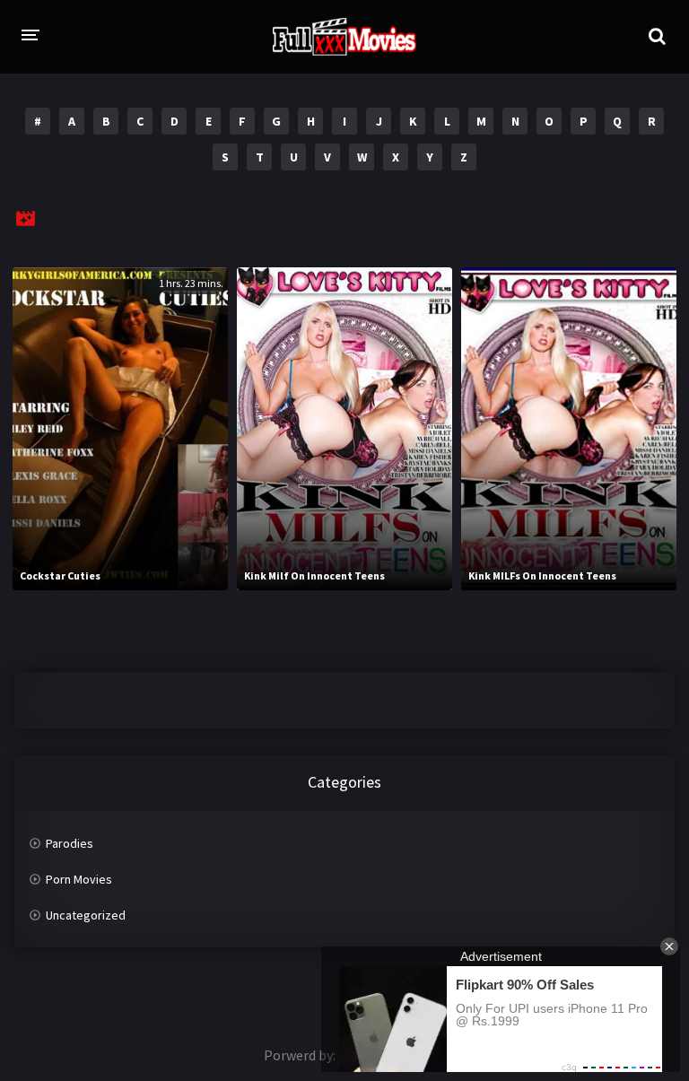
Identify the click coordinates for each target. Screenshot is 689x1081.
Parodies (69, 843)
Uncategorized (86, 915)
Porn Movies (79, 879)
